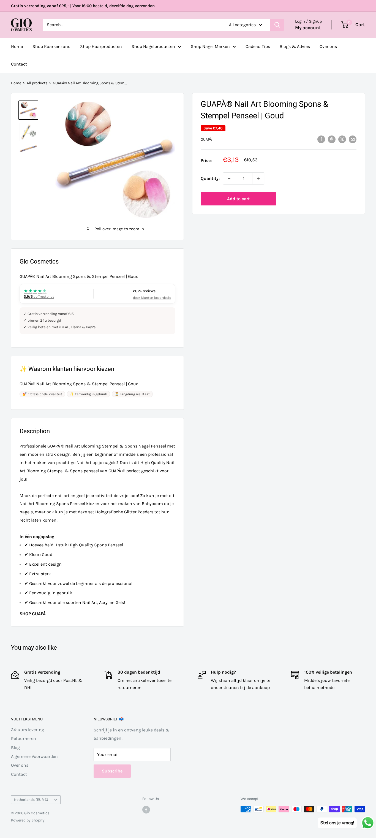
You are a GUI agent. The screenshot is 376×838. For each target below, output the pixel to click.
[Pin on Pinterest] (332, 139)
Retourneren (23, 738)
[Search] (277, 25)
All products (37, 83)
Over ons (328, 46)
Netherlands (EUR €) (31, 800)
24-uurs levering (27, 729)
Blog (15, 747)
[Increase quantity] (258, 178)
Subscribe (112, 771)
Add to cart (238, 198)
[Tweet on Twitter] (342, 139)
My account (308, 27)
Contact (19, 64)
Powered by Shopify (28, 820)
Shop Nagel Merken (210, 46)
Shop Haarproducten (101, 46)
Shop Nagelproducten (153, 46)
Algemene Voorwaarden (34, 756)
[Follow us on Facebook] (146, 809)
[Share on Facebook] (321, 139)
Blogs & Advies (295, 46)
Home (17, 46)
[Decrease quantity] (229, 178)
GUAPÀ (206, 139)
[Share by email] (352, 139)
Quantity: (210, 178)
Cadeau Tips (258, 46)
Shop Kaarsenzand (51, 46)
